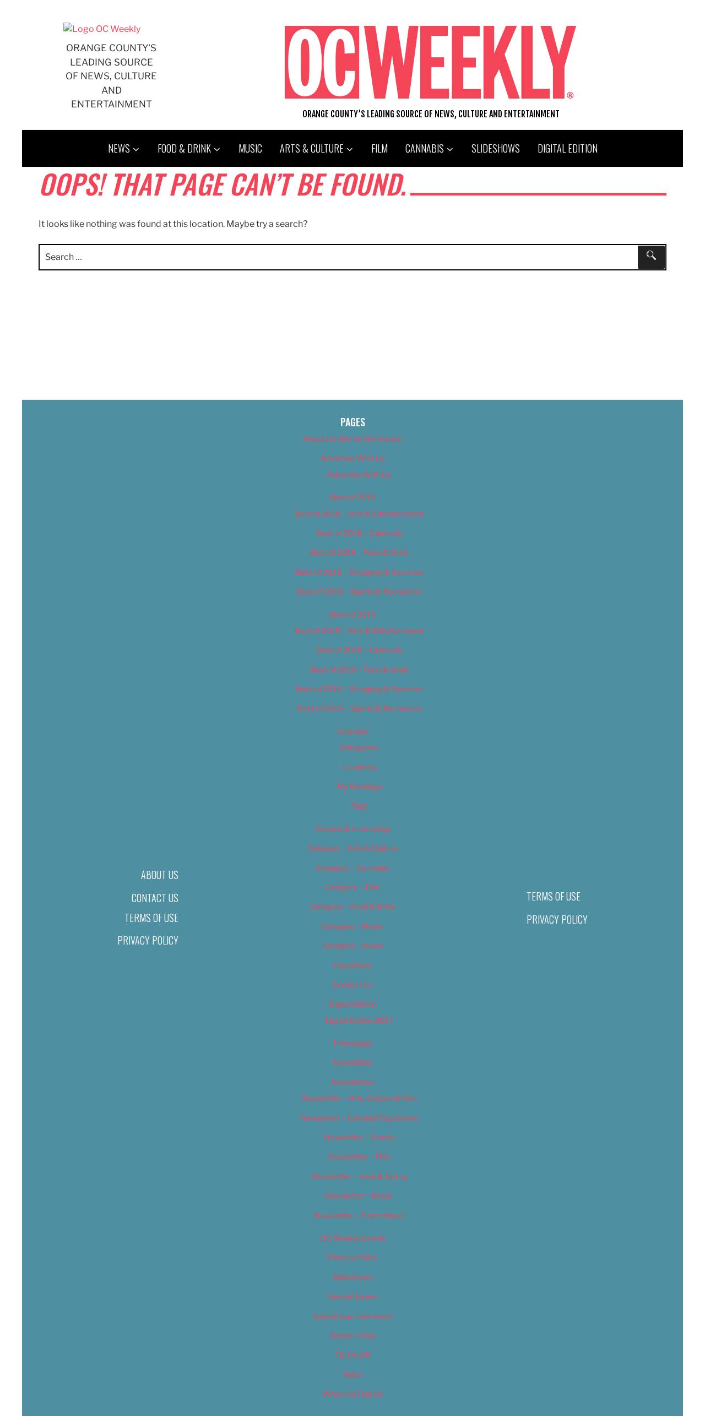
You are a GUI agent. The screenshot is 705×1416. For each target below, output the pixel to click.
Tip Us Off (352, 1354)
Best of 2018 (353, 497)
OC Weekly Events (353, 1238)
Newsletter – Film (359, 1156)
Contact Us (155, 898)
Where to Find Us (352, 1393)
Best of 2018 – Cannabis (359, 533)
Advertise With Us (352, 458)
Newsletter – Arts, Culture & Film (359, 1098)
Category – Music (352, 926)
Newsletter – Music (359, 1195)
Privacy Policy (147, 940)
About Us (159, 874)
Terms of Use (151, 917)
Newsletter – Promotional (359, 1215)
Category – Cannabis (352, 867)
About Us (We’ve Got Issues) (353, 438)
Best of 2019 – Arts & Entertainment (359, 630)
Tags (359, 805)
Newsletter (352, 1062)
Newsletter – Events (359, 1137)
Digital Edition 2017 (359, 1020)
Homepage (352, 1043)
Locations (359, 767)
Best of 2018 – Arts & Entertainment (359, 513)
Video (353, 1374)
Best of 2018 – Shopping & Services (359, 572)
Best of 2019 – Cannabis (359, 649)
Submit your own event (352, 1316)
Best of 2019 (353, 614)
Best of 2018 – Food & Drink (359, 552)
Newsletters (352, 1082)
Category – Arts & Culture (352, 848)
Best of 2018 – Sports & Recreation (359, 591)
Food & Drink (184, 148)
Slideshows (495, 148)
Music (250, 148)
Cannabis (424, 148)
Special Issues (353, 1296)
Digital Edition (568, 148)
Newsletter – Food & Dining (359, 1176)
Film (379, 148)
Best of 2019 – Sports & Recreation (359, 708)
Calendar (352, 731)
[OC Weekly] (101, 29)
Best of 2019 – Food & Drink (359, 669)
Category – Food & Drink (352, 906)
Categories (359, 747)
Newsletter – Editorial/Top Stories (359, 1117)
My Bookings (359, 786)
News (119, 148)
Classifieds (352, 965)
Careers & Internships (352, 828)
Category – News (352, 945)
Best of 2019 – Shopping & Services (359, 688)
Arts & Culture (312, 148)
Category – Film (352, 887)
